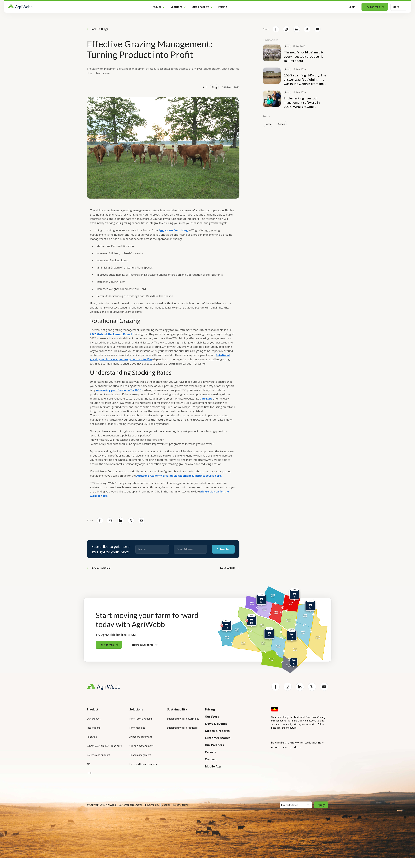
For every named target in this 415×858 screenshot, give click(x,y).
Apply (321, 805)
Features (92, 736)
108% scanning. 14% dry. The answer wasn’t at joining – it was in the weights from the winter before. (305, 79)
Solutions (176, 7)
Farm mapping (137, 727)
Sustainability (200, 7)
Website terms (180, 804)
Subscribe (223, 549)
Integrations (94, 727)
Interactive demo (143, 644)
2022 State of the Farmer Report (111, 334)
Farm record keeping (141, 718)
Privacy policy (152, 804)
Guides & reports (217, 731)
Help (89, 773)
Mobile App (213, 766)
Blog (214, 87)
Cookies (166, 804)
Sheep (281, 124)
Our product (93, 718)
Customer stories (217, 738)
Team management (140, 754)
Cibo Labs (206, 398)
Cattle (268, 124)
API (89, 764)
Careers (210, 752)
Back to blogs (99, 29)
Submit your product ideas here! (104, 745)
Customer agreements (130, 804)
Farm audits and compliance (144, 764)
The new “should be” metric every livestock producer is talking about (304, 56)
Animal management (140, 736)
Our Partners (214, 745)
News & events (216, 724)
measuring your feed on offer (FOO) (119, 390)
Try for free (372, 7)
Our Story (212, 716)
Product (156, 7)
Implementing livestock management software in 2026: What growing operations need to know (302, 102)
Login (352, 7)
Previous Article (101, 568)
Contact (211, 759)
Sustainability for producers (182, 727)
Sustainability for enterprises (183, 718)
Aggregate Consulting (173, 230)
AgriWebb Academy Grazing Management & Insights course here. (179, 475)
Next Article (228, 568)
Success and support (98, 754)
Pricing (222, 7)
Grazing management (141, 745)
